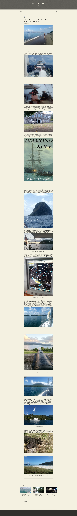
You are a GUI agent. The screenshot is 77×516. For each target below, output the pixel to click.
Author (38, 5)
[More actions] (52, 16)
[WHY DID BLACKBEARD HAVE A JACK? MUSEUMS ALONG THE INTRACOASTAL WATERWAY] (51, 490)
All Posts (21, 11)
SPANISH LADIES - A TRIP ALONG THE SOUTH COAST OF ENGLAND (25, 495)
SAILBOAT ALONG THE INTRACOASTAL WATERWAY (38, 495)
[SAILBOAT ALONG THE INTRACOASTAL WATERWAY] (38, 490)
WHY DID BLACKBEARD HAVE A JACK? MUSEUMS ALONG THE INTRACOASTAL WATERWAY (51, 495)
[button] (56, 11)
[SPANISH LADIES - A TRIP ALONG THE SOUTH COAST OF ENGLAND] (25, 490)
